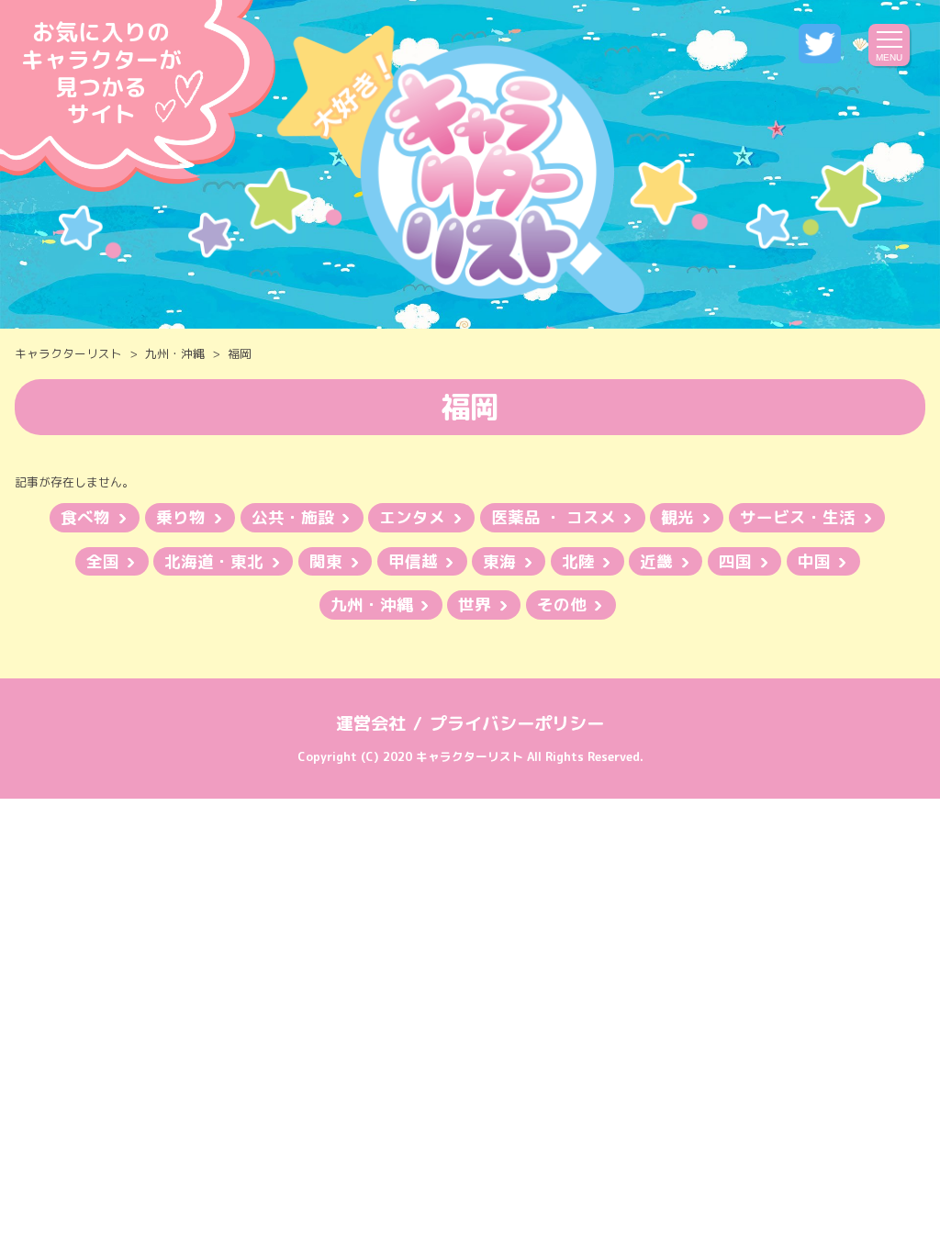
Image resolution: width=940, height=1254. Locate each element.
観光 (677, 517)
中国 (814, 561)
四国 (735, 561)
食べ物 (85, 517)
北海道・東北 (213, 561)
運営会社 (371, 723)
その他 (562, 604)
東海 (499, 561)
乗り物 (181, 517)
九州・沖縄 (175, 353)
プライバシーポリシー (517, 723)
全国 (102, 561)
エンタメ (412, 517)
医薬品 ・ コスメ (553, 517)
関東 (325, 561)
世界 (474, 604)
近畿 (656, 561)
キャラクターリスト (68, 353)
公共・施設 (293, 517)
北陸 (578, 561)
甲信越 (413, 561)
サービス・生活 (798, 517)
